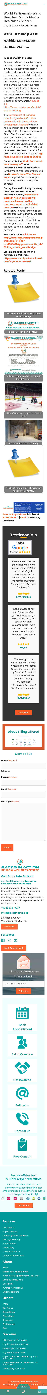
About (6, 1267)
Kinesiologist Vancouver (14, 1348)
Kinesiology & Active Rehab (16, 1235)
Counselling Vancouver (14, 1368)
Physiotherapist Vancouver (16, 1344)
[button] (9, 926)
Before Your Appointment (15, 1271)
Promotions (8, 1316)
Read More (23, 712)
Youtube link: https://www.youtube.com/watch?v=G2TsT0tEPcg (22, 105)
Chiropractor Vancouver (15, 1340)
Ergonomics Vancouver (14, 1352)
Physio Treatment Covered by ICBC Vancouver (20, 1357)
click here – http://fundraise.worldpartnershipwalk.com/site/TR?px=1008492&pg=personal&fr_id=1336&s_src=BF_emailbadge (23, 241)
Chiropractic (9, 1227)
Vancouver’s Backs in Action (21, 196)
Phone (9, 777)
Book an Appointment (15, 514)
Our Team (8, 1283)
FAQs (5, 1304)
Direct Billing (9, 1312)
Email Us (25, 517)
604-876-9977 (11, 517)
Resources (8, 1320)
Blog (5, 1328)
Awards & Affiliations (13, 1287)
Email (8, 789)
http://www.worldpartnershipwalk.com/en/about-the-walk (23, 260)
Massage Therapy (11, 1239)
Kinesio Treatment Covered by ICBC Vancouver (20, 1363)
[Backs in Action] (15, 4)
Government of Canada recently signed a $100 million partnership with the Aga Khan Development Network (20, 120)
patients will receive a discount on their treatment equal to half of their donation (21, 202)
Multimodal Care (11, 1291)
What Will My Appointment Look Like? (21, 1275)
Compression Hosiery (13, 1255)
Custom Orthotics (11, 1251)
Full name (5, 771)
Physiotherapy (10, 1231)
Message (10, 801)
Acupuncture (9, 1243)
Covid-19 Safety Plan (13, 1279)
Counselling (8, 1247)
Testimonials (9, 1324)
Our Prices (8, 1308)
